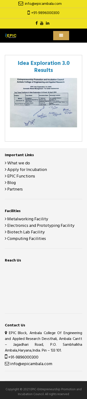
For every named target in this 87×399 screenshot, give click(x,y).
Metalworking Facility (27, 219)
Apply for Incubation (26, 170)
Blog (11, 183)
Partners (14, 189)
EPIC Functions (20, 176)
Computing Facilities (26, 239)
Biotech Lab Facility (25, 232)
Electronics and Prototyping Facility (40, 226)
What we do (18, 163)
